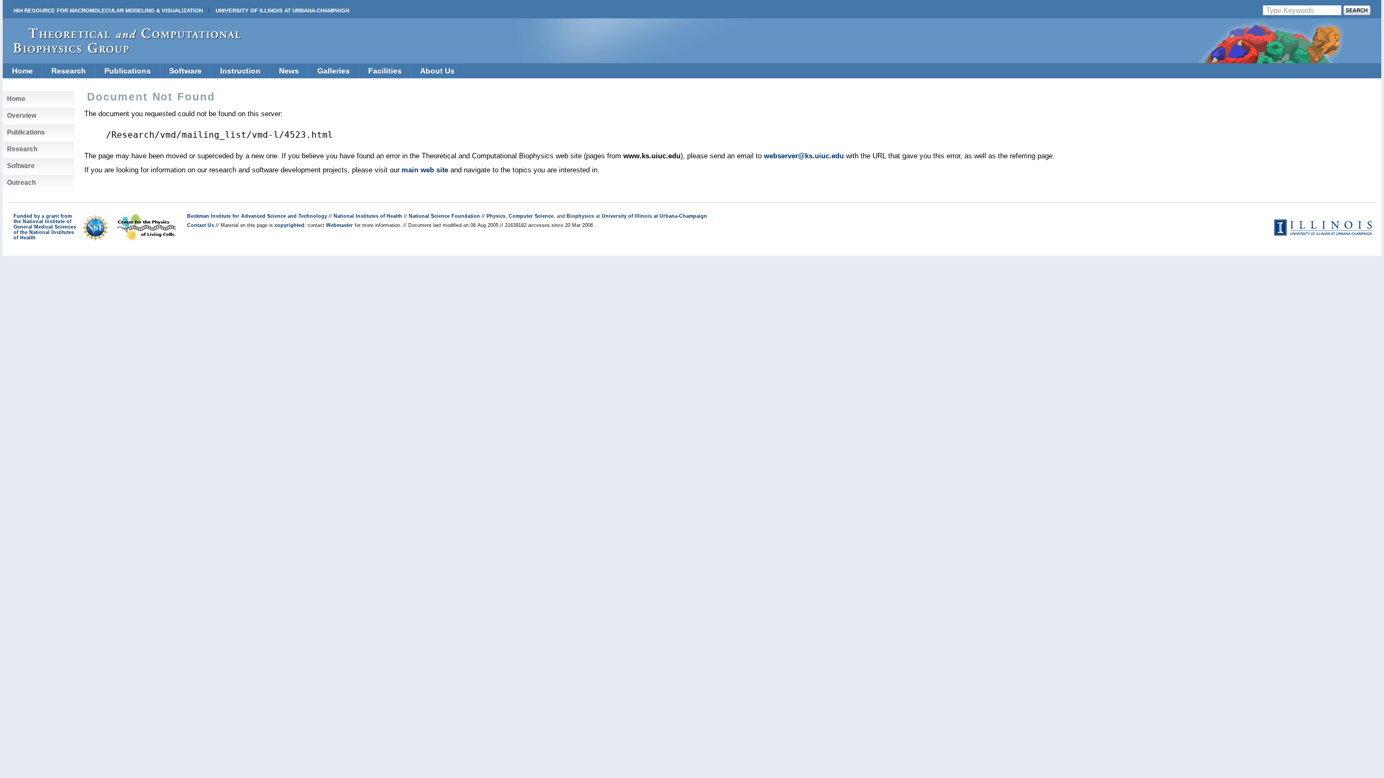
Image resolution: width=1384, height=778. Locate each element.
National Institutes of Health (368, 216)
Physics (496, 216)
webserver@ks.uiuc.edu (804, 156)
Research (68, 70)
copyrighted (289, 225)
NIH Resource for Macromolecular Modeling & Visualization (108, 11)
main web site (425, 170)
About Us (437, 70)
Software (185, 70)
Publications (127, 70)
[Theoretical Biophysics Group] (122, 51)
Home (22, 70)
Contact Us (200, 225)
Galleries (333, 70)
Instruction (240, 70)
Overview (21, 115)
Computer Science (531, 216)
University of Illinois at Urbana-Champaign (282, 11)
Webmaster (339, 225)
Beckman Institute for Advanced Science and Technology (257, 216)
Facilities (385, 70)
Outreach (21, 182)
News (289, 70)
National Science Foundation (444, 216)
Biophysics (580, 216)
